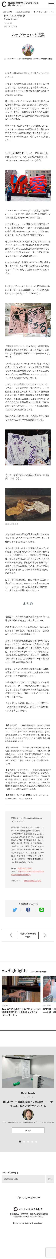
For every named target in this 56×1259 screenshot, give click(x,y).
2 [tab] (24, 1142)
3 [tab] (28, 1142)
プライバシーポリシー (28, 1197)
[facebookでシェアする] (28, 910)
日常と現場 (7, 12)
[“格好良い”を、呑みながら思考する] (12, 935)
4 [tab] (32, 1142)
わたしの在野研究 (23, 12)
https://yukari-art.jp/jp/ (32, 881)
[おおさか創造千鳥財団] (28, 1209)
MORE (28, 1130)
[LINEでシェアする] (42, 910)
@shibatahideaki (25, 868)
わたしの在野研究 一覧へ (28, 935)
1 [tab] (20, 1142)
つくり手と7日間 (40, 12)
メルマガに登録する (10, 1173)
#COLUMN (13, 26)
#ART (6, 26)
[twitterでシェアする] (15, 910)
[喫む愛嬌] (47, 935)
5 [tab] (36, 1142)
